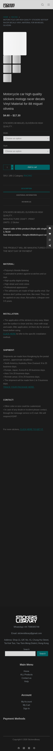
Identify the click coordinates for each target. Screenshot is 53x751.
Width (5, 133)
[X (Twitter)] (24, 748)
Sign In (26, 708)
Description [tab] (26, 188)
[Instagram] (29, 748)
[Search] (42, 4)
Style (5, 146)
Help (26, 681)
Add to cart (32, 167)
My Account (26, 702)
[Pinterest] (34, 748)
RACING (28, 176)
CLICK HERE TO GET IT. (31, 429)
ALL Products (26, 674)
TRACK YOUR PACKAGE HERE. (18, 387)
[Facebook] (19, 748)
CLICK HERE (9, 334)
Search (26, 649)
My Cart (26, 705)
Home (26, 671)
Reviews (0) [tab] (26, 202)
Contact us (26, 678)
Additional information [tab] (26, 195)
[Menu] (48, 4)
